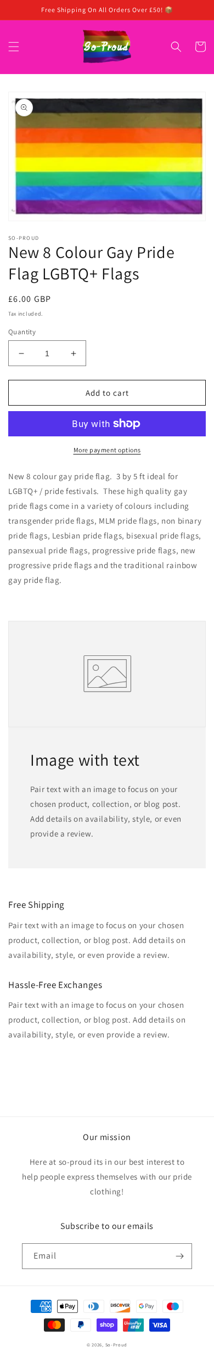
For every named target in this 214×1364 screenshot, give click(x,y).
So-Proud (116, 1344)
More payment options (107, 450)
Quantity (22, 331)
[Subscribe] (179, 1256)
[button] (14, 47)
